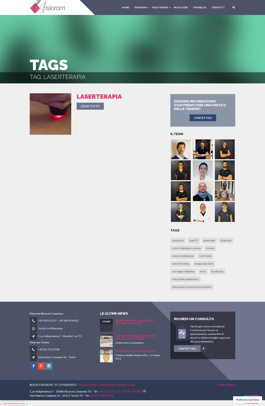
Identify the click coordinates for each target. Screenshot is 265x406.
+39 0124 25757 (47, 320)
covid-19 (193, 240)
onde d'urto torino (180, 263)
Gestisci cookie (126, 384)
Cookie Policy (106, 384)
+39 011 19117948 (48, 349)
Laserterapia (99, 96)
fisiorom (140, 7)
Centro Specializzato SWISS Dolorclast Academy (135, 337)
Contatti (218, 7)
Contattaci (187, 348)
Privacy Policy (87, 384)
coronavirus (178, 240)
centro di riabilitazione (183, 256)
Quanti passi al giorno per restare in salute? (134, 322)
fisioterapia (226, 240)
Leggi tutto (90, 106)
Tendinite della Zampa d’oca (135, 351)
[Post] (50, 114)
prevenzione (209, 240)
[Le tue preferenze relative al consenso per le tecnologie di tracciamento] (247, 399)
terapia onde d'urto (204, 263)
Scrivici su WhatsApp (50, 328)
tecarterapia (217, 271)
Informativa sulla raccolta (14, 403)
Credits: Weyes (226, 384)
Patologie (181, 7)
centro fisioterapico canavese (186, 248)
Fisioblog (199, 7)
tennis (203, 271)
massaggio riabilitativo (183, 271)
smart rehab (205, 256)
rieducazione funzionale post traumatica (192, 286)
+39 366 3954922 (69, 320)
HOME (125, 7)
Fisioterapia (160, 7)
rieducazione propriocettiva (185, 279)
